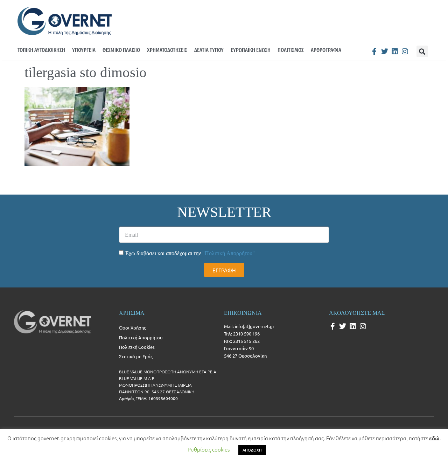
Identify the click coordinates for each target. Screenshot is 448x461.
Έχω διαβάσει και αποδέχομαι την (190, 253)
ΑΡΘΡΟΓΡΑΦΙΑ (326, 50)
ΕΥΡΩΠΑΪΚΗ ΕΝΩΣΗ (251, 50)
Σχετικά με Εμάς (136, 356)
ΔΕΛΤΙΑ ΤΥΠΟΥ (209, 50)
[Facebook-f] (374, 51)
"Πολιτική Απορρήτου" (228, 253)
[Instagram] (405, 51)
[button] (422, 51)
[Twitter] (384, 51)
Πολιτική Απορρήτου (140, 337)
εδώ (434, 438)
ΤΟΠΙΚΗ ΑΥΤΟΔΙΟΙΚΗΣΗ (41, 50)
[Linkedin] (395, 51)
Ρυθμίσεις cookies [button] (209, 449)
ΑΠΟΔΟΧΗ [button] (252, 450)
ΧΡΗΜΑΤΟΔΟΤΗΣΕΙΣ (167, 50)
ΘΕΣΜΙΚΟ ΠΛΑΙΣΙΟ (121, 50)
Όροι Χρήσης (132, 328)
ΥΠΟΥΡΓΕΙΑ (84, 50)
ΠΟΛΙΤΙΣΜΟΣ (291, 50)
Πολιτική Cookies (137, 347)
